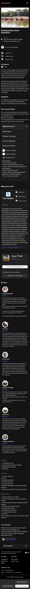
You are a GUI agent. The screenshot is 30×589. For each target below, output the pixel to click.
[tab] (15, 126)
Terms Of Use (14, 559)
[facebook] (26, 552)
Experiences (4, 561)
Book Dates (23, 586)
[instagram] (28, 552)
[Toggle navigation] (27, 3)
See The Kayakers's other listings (10, 247)
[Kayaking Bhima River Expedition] (15, 18)
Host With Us (4, 559)
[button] (27, 17)
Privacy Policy (14, 561)
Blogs (2, 563)
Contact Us (5, 567)
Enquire (9, 586)
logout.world (7, 3)
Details (23, 582)
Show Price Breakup (16, 259)
